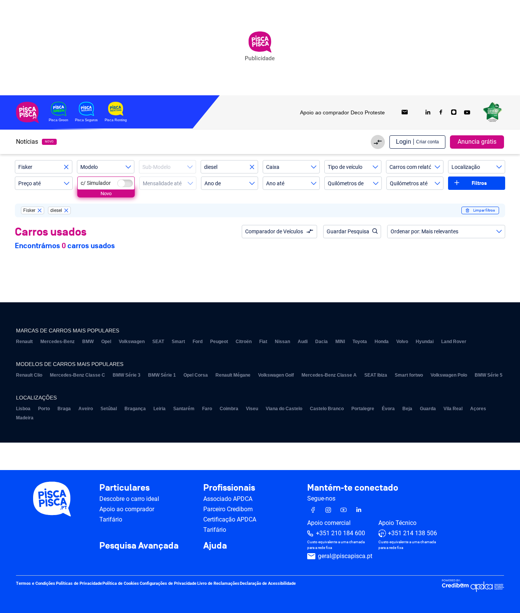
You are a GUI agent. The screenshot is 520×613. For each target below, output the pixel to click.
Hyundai (425, 341)
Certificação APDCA (229, 519)
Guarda (428, 408)
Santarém (184, 408)
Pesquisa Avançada (139, 546)
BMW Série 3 (126, 375)
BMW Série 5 (488, 375)
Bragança (135, 408)
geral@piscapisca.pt (345, 556)
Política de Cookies (120, 583)
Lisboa (23, 408)
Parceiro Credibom (228, 509)
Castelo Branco (327, 408)
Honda (382, 341)
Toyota (360, 341)
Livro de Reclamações (218, 583)
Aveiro (85, 408)
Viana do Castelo (284, 408)
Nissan (282, 341)
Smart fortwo (409, 375)
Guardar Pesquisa (348, 231)
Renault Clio (29, 375)
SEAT (158, 341)
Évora (388, 408)
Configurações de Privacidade (168, 583)
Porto (44, 408)
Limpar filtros (484, 210)
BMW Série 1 (162, 375)
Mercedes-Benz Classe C (77, 375)
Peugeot (219, 341)
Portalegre (362, 408)
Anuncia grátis (477, 141)
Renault (24, 341)
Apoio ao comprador (126, 509)
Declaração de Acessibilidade (268, 583)
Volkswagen (132, 341)
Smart (178, 341)
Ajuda (215, 546)
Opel (106, 341)
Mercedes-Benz (57, 341)
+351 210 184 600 (340, 533)
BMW (88, 341)
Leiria (159, 408)
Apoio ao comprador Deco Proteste (342, 112)
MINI (340, 341)
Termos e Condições (35, 583)
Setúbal (108, 408)
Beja (407, 408)
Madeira (24, 417)
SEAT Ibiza (375, 375)
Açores (478, 408)
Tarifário (110, 519)
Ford (198, 341)
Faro (207, 408)
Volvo (402, 341)
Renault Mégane (232, 375)
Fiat (263, 341)
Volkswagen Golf (276, 375)
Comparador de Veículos (274, 231)
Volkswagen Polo (449, 375)
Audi (303, 341)
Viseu (252, 408)
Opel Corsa (195, 375)
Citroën (244, 341)
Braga (64, 408)
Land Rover (453, 341)
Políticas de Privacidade (79, 583)
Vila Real (453, 408)
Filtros (479, 183)
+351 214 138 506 (412, 533)
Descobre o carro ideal (129, 498)
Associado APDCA (227, 498)
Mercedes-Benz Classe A (329, 375)
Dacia (321, 341)
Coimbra (229, 408)
